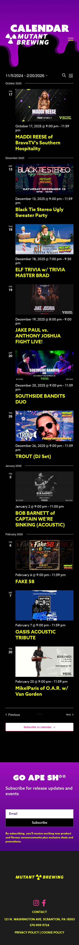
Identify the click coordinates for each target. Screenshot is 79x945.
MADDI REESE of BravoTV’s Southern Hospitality (37, 143)
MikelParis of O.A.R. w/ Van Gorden (41, 691)
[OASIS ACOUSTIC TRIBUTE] (44, 605)
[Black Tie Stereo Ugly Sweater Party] (44, 179)
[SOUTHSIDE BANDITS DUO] (44, 365)
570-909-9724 (39, 925)
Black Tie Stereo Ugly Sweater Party (39, 212)
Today (40, 713)
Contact (39, 912)
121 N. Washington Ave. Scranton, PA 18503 (39, 919)
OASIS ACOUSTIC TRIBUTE (35, 635)
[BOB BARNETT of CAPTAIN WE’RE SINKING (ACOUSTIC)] (44, 486)
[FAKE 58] (44, 555)
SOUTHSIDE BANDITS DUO (40, 399)
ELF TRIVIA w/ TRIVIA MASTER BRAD (40, 272)
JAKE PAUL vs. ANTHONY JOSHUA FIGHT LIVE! (38, 336)
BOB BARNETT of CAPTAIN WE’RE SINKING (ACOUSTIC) (40, 519)
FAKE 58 (25, 581)
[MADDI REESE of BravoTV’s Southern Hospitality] (44, 105)
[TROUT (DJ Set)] (44, 426)
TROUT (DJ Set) (33, 456)
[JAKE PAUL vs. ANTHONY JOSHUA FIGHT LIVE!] (44, 299)
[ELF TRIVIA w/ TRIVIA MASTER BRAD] (44, 239)
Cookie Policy (52, 932)
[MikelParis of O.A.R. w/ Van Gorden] (44, 661)
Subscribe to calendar (37, 727)
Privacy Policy (27, 932)
